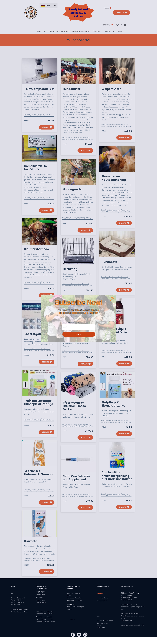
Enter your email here (71, 322)
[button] (112, 299)
